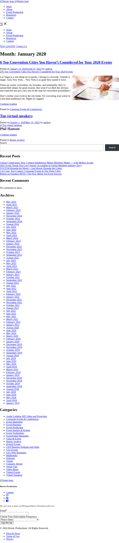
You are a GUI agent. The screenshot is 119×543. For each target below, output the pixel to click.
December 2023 (14, 246)
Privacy (10, 539)
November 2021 (14, 302)
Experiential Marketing (17, 436)
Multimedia (11, 455)
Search (3, 142)
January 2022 (12, 297)
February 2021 (13, 322)
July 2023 (11, 260)
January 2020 (12, 341)
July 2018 (11, 392)
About (9, 9)
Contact (10, 17)
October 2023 (13, 252)
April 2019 (11, 366)
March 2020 (12, 336)
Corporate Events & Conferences (26, 109)
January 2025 (12, 213)
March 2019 (12, 369)
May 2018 (11, 397)
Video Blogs (12, 469)
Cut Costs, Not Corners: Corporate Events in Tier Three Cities (30, 171)
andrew (49, 69)
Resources (11, 15)
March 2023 (12, 269)
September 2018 (14, 386)
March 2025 (12, 207)
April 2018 (11, 400)
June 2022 (11, 288)
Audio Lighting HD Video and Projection (26, 416)
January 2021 (12, 325)
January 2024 (12, 243)
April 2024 (11, 235)
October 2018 (13, 383)
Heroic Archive (17, 140)
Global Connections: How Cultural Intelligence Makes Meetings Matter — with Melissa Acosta (46, 162)
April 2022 (11, 291)
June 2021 (11, 313)
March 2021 (12, 319)
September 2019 (14, 352)
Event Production (14, 12)
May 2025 (11, 202)
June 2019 (11, 361)
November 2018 (14, 380)
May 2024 (11, 232)
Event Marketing (14, 422)
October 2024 (13, 218)
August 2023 (12, 257)
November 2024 (14, 215)
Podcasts (10, 458)
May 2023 (11, 263)
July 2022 (11, 285)
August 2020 (12, 327)
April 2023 (11, 266)
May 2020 (11, 333)
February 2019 (13, 372)
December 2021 (14, 299)
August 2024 (12, 224)
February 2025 (13, 210)
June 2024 (11, 229)
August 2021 (12, 308)
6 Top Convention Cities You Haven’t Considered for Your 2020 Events (56, 62)
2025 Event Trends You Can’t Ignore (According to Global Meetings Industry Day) (41, 165)
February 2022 (13, 294)
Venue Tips (11, 466)
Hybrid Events (13, 444)
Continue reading (8, 104)
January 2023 (12, 274)
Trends (9, 461)
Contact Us (21, 46)
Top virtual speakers (16, 116)
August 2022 (12, 283)
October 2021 (13, 305)
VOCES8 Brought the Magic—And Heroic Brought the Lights (31, 168)
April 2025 (11, 204)
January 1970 (12, 403)
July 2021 (11, 311)
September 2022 (14, 280)
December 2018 (14, 378)
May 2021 (11, 316)
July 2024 (11, 227)
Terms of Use (12, 536)
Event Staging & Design (18, 430)
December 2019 (14, 344)
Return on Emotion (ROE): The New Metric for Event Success (31, 174)
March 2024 (12, 238)
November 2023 (14, 249)
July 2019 (11, 358)
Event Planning (13, 424)
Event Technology (15, 433)
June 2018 (11, 394)
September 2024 (14, 221)
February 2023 (13, 271)
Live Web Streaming (16, 452)
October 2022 (13, 277)
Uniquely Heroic (14, 464)
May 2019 (11, 364)
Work (9, 6)
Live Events (12, 450)
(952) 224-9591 (7, 46)
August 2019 (12, 355)
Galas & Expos (13, 438)
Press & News (13, 533)
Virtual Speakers (14, 475)
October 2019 (13, 350)
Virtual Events (13, 472)
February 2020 (13, 339)
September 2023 (14, 255)
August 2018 (12, 389)
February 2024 (13, 241)
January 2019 (12, 375)
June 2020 (11, 330)
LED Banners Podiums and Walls (22, 447)
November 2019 (14, 347)
